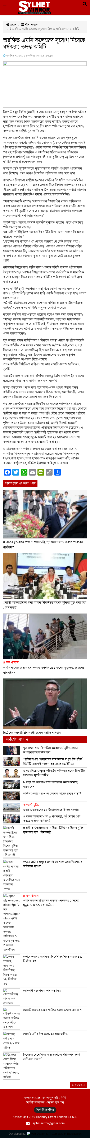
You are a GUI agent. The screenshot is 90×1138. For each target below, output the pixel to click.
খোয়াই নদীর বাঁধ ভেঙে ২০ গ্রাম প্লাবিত (45, 1034)
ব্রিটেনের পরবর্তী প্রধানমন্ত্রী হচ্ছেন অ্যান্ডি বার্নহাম (32, 732)
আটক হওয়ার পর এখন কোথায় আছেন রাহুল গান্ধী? (52, 793)
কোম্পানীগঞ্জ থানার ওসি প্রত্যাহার (42, 990)
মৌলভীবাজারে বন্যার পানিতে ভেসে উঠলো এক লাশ (52, 1010)
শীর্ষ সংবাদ (31, 25)
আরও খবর (79, 1085)
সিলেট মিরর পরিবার (45, 1110)
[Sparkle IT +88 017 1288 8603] (54, 1133)
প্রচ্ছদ (13, 25)
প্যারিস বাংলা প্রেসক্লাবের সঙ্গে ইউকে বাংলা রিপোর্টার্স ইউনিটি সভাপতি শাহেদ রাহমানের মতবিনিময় (52, 761)
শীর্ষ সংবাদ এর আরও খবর (20, 483)
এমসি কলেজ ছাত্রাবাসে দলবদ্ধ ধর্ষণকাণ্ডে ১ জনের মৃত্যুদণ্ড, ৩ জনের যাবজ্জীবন (44, 667)
